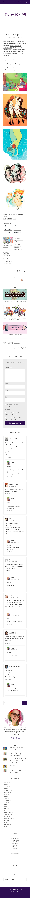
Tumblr (9, 219)
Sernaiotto (15, 855)
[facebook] (17, 271)
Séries (5, 811)
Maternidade (7, 824)
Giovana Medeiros (15, 840)
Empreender (6, 783)
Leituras (5, 807)
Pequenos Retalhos (15, 850)
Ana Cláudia (12, 632)
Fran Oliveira (13, 438)
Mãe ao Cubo (15, 845)
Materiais (6, 808)
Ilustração (13, 277)
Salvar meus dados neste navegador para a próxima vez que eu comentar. (14, 407)
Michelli (13, 462)
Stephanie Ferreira (14, 666)
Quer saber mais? (15, 734)
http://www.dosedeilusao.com (14, 455)
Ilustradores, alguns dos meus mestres (7, 245)
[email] (24, 271)
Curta (15, 865)
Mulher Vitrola (15, 846)
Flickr (14, 219)
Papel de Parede (8, 791)
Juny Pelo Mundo (15, 841)
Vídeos (5, 826)
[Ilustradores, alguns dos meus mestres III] (19, 243)
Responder (8, 457)
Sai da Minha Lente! (15, 853)
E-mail (7, 390)
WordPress (13, 891)
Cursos (5, 788)
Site (4, 219)
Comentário (9, 367)
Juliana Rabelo (15, 843)
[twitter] (15, 271)
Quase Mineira (15, 851)
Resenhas (6, 795)
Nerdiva (15, 848)
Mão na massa (7, 792)
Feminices (6, 784)
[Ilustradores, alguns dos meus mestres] (8, 240)
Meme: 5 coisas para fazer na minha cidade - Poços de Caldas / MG (18, 760)
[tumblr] (21, 271)
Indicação (6, 803)
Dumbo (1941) (14, 766)
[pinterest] (19, 271)
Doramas (6, 799)
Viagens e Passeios (8, 818)
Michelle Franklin (14, 484)
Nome (7, 383)
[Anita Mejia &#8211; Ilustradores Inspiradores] (8, 257)
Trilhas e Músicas (8, 812)
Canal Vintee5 (18, 606)
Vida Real (6, 820)
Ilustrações (15, 29)
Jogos (5, 804)
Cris (10, 560)
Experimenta (7, 800)
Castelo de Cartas (15, 838)
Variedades (6, 816)
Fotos (5, 822)
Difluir (18, 891)
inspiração (20, 277)
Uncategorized (7, 815)
